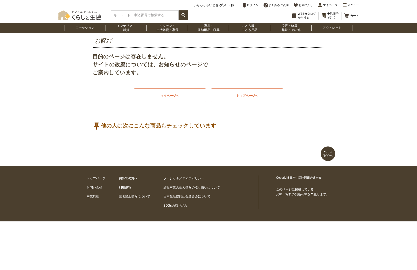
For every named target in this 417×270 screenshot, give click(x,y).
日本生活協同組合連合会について (186, 196)
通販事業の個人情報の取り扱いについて (191, 187)
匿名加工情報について (134, 196)
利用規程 (125, 187)
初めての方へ (128, 178)
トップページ (96, 178)
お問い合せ (94, 187)
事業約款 (93, 196)
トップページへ (247, 95)
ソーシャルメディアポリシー (183, 178)
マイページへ (169, 95)
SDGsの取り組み (175, 205)
